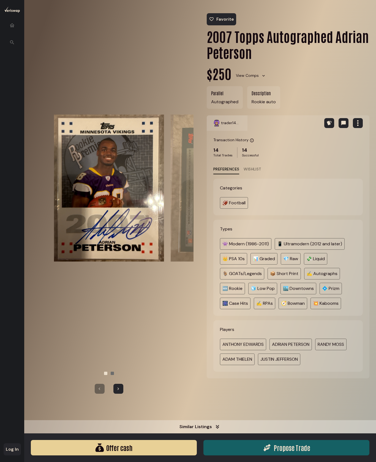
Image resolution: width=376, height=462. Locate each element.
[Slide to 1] (105, 373)
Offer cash (119, 447)
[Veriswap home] (12, 11)
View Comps (247, 75)
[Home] (12, 25)
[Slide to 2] (112, 373)
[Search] (12, 42)
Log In (12, 449)
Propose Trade (292, 447)
